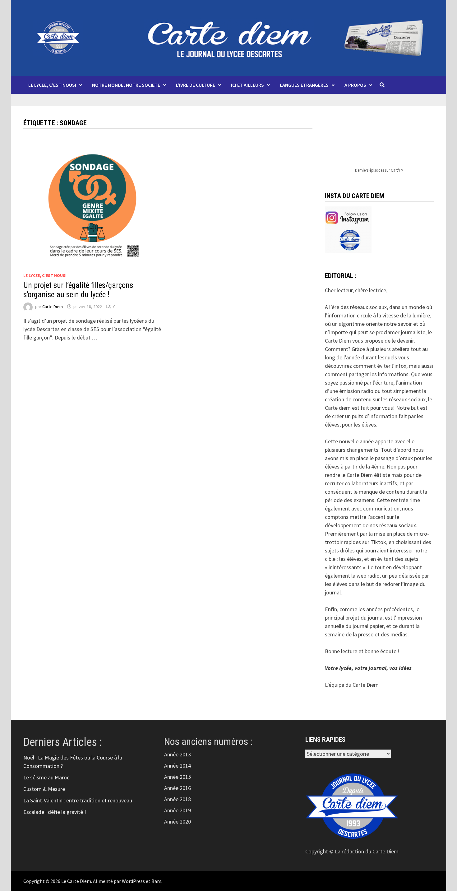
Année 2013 (177, 754)
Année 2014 (177, 765)
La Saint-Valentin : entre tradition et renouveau (77, 800)
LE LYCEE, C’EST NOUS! (52, 85)
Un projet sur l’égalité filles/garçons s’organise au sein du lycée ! (78, 290)
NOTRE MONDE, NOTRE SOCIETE (126, 85)
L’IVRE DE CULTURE (195, 85)
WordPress (133, 881)
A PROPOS (355, 85)
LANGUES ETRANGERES (304, 85)
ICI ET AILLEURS (247, 85)
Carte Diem (52, 306)
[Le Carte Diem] (228, 37)
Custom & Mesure (44, 788)
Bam (156, 881)
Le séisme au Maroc (46, 777)
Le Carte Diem (76, 881)
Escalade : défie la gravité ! (54, 811)
